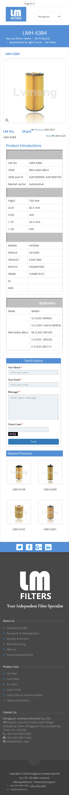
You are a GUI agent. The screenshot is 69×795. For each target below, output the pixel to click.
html (24, 782)
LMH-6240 (50, 489)
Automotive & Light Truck (25, 42)
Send (33, 441)
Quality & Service (18, 638)
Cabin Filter (14, 689)
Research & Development (23, 633)
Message (14, 392)
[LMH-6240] (50, 472)
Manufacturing (16, 644)
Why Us (11, 649)
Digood (51, 782)
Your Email (14, 379)
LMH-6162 (18, 529)
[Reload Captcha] (13, 434)
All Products (42, 38)
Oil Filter (50, 42)
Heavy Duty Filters (18, 700)
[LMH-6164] (19, 472)
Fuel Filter (13, 679)
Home (27, 38)
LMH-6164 (18, 489)
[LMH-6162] (19, 512)
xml (30, 782)
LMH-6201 (50, 529)
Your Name (15, 367)
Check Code (15, 424)
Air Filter (12, 684)
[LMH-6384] (34, 92)
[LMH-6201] (50, 512)
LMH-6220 (60, 135)
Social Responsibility (20, 655)
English (29, 3)
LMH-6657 (49, 129)
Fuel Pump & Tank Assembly (25, 695)
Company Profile (17, 628)
